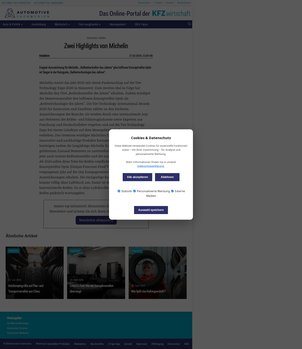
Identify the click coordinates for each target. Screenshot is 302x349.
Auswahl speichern (151, 209)
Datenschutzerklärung (150, 166)
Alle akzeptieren (137, 177)
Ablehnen (167, 177)
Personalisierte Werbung (153, 191)
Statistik (126, 191)
